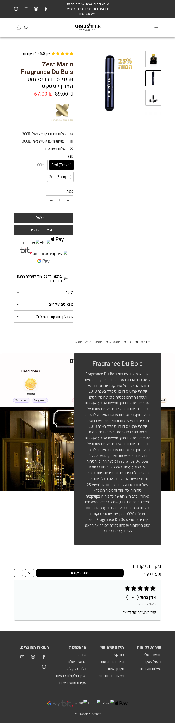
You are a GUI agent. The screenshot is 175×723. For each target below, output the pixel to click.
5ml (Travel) (61, 164)
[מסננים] (29, 573)
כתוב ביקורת (80, 572)
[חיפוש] (26, 28)
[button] (81, 83)
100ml (40, 164)
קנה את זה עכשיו (43, 230)
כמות (70, 191)
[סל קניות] (19, 28)
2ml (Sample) (60, 176)
